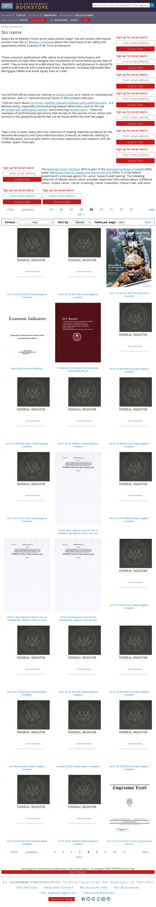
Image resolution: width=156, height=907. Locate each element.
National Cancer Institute (63, 169)
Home (4, 26)
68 (81, 209)
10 (114, 852)
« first (10, 209)
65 (51, 209)
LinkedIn (108, 899)
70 (101, 209)
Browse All (13, 15)
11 (124, 852)
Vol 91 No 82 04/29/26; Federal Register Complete (78, 693)
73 (131, 209)
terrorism (36, 103)
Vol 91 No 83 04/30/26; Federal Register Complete (129, 693)
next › (145, 852)
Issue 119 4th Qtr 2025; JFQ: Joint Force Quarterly (129, 294)
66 (61, 209)
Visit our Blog (62, 899)
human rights (78, 110)
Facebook (83, 899)
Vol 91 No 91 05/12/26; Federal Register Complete (27, 520)
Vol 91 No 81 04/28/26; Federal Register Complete (78, 842)
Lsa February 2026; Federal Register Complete (27, 768)
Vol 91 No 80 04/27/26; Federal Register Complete (27, 842)
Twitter (88, 899)
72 (121, 209)
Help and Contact (58, 887)
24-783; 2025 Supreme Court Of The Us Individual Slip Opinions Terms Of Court (78, 532)
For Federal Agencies (58, 893)
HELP (74, 20)
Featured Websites (99, 893)
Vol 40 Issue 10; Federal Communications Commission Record (78, 369)
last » (81, 214)
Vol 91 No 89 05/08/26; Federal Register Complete (78, 445)
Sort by (63, 222)
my (59, 20)
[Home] (26, 8)
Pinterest (103, 899)
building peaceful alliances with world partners (76, 103)
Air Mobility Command (39, 42)
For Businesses (127, 887)
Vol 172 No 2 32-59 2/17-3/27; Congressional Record (129, 842)
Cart (85, 20)
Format (10, 222)
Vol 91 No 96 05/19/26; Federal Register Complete (78, 296)
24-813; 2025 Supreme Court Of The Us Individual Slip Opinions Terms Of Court (27, 618)
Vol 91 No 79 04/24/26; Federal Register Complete (27, 693)
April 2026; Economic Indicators (27, 368)
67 (71, 209)
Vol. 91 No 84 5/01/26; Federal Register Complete (129, 606)
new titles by (22, 20)
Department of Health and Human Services (83, 172)
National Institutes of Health (125, 169)
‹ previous (27, 209)
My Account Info (94, 887)
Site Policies (26, 887)
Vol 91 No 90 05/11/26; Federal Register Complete (129, 445)
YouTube (98, 899)
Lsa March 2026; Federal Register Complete (78, 766)
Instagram (93, 899)
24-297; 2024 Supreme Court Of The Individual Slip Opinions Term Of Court (78, 618)
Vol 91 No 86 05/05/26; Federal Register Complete (129, 370)
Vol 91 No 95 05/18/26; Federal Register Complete (27, 296)
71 (111, 209)
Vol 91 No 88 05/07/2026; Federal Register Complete (27, 445)
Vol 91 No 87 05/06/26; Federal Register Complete (129, 520)
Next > (149, 222)
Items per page (105, 222)
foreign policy (65, 94)
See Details (78, 872)
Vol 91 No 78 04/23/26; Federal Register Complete (129, 768)
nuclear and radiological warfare (26, 110)
